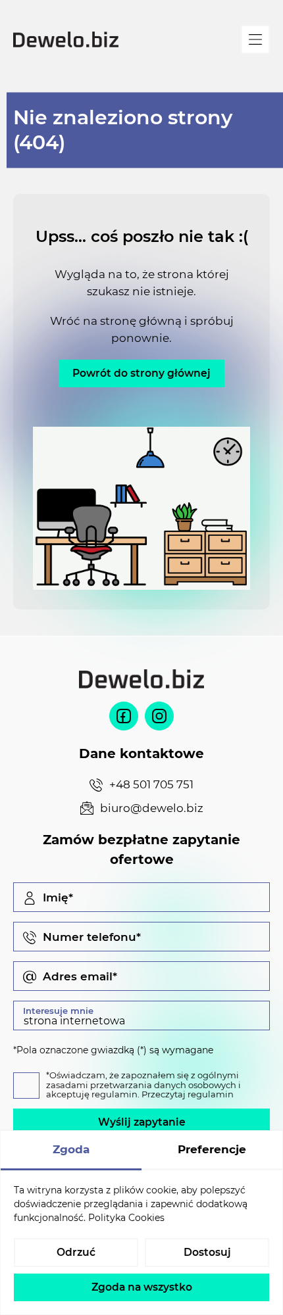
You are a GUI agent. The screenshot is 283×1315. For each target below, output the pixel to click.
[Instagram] (159, 716)
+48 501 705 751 (151, 784)
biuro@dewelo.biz (151, 808)
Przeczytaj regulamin (188, 1094)
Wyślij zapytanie (142, 1122)
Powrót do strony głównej (141, 373)
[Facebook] (123, 716)
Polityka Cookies (126, 1218)
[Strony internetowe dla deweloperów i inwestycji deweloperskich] (65, 39)
